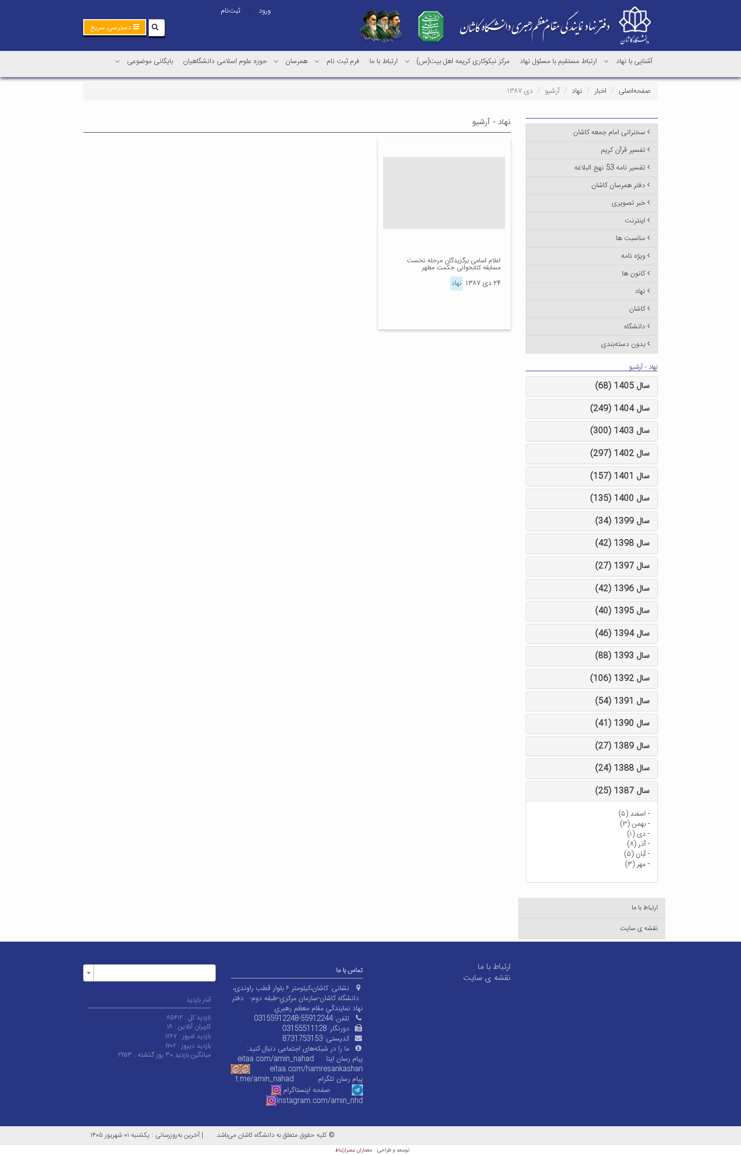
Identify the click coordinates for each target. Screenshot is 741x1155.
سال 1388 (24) (622, 768)
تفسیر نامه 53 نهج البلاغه (609, 168)
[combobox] (149, 972)
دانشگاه (634, 327)
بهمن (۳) (633, 824)
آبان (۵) (635, 854)
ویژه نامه (633, 256)
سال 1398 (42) (622, 543)
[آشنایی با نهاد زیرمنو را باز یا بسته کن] (606, 61)
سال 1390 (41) (622, 723)
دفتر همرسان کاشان (618, 186)
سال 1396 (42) (622, 589)
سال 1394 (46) (622, 634)
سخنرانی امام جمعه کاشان (609, 133)
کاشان (637, 309)
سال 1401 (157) (620, 476)
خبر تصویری (628, 203)
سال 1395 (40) (622, 611)
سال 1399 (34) (622, 521)
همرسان (296, 61)
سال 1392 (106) (620, 678)
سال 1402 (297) (620, 453)
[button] (114, 27)
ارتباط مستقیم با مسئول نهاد (558, 61)
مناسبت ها (630, 239)
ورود (265, 11)
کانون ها (633, 274)
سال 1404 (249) (620, 409)
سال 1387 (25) (622, 791)
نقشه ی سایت (639, 928)
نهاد (577, 91)
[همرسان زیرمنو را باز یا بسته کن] (276, 61)
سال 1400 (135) (620, 498)
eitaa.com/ (288, 1069)
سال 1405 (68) (622, 386)
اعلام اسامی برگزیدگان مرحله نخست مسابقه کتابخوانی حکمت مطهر (454, 264)
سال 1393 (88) (622, 656)
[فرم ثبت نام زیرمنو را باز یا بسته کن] (317, 61)
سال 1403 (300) (620, 431)
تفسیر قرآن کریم (623, 150)
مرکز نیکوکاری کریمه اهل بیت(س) (463, 61)
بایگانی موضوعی (150, 61)
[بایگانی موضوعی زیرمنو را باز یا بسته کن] (117, 61)
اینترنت (635, 221)
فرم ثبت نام (343, 61)
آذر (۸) (636, 844)
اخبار (600, 91)
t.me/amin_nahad (264, 1079)
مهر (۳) (635, 864)
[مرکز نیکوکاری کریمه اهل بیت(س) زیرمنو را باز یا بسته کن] (407, 61)
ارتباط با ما (383, 61)
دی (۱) (636, 834)
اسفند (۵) (632, 814)
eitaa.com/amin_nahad (275, 1059)
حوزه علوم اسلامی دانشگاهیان (225, 61)
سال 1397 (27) (622, 566)
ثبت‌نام (230, 11)
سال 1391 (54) (622, 701)
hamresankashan (334, 1069)
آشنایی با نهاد (634, 61)
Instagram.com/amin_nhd (319, 1101)
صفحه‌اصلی (634, 91)
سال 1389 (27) (622, 746)
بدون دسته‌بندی (623, 344)
